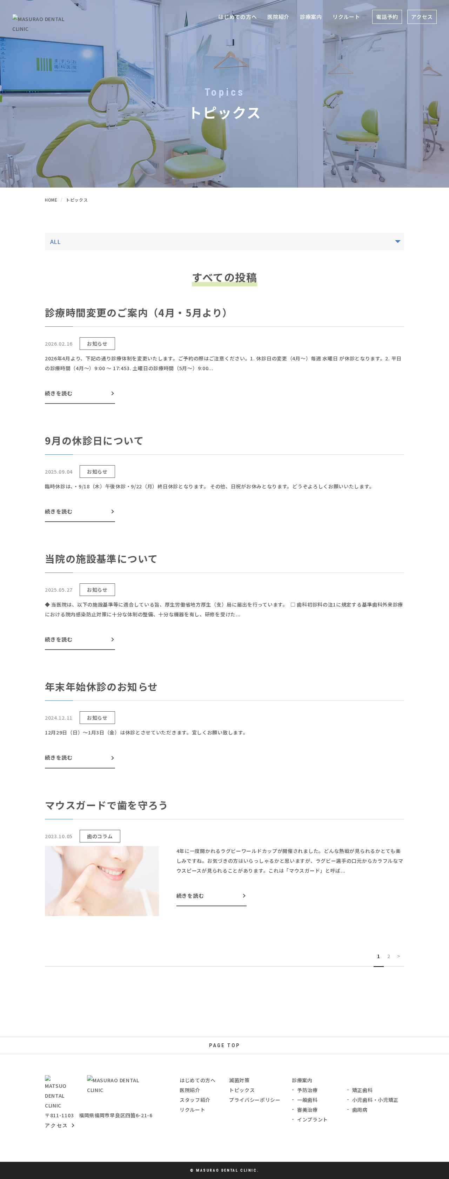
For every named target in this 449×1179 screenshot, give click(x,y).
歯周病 (360, 1109)
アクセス (422, 16)
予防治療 (307, 1089)
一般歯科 (307, 1099)
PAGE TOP (224, 1045)
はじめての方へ (237, 16)
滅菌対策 (239, 1080)
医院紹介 (190, 1089)
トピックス (242, 1089)
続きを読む (59, 393)
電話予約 (387, 16)
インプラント (312, 1119)
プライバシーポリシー (255, 1099)
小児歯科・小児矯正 (375, 1099)
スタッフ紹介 (195, 1099)
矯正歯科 (362, 1089)
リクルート (346, 16)
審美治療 (307, 1109)
